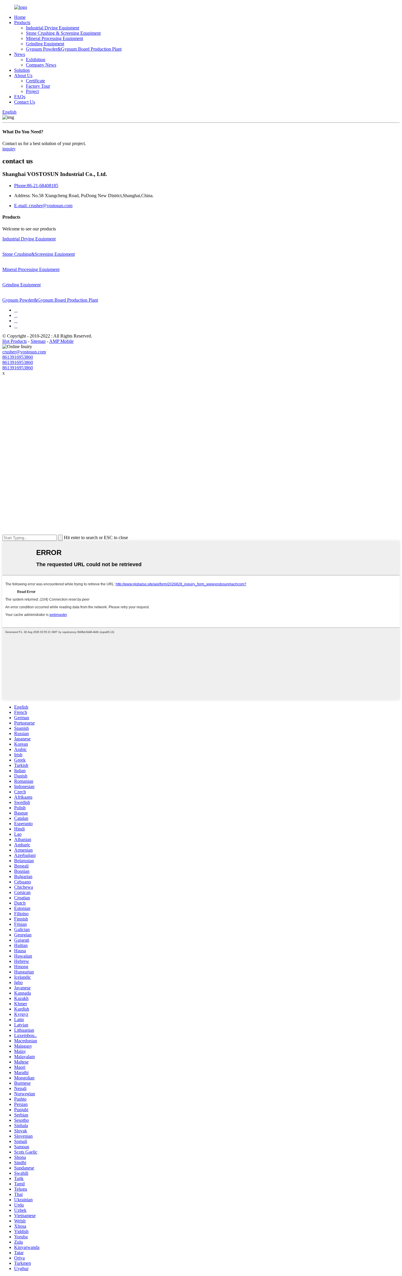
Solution (22, 70)
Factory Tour (38, 86)
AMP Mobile (61, 341)
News (19, 54)
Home (20, 17)
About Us (23, 75)
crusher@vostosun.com (24, 351)
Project (32, 91)
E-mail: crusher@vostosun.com (43, 205)
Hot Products (14, 341)
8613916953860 (17, 357)
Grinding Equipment (45, 43)
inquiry (9, 148)
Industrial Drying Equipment (52, 27)
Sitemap (38, 341)
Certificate (35, 80)
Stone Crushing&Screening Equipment (38, 254)
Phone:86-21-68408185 (36, 185)
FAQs (19, 96)
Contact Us (24, 101)
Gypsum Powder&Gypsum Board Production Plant (74, 48)
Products (22, 22)
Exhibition (35, 59)
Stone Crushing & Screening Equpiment (63, 33)
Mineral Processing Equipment (54, 38)
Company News (41, 64)
